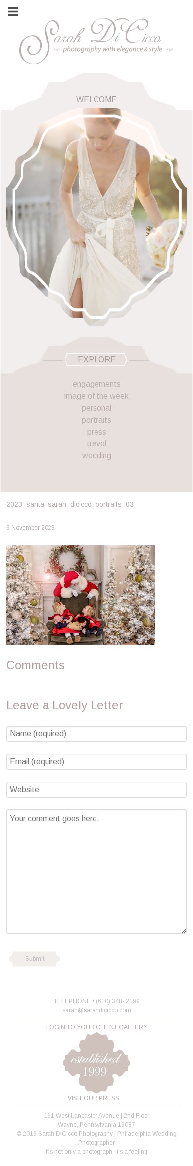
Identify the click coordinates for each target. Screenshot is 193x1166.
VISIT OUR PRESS (93, 1098)
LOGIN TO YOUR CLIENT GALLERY (96, 1027)
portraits (96, 420)
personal (96, 408)
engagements (97, 384)
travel (96, 443)
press (96, 432)
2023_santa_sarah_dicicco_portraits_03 (70, 504)
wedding (96, 455)
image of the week (96, 396)
